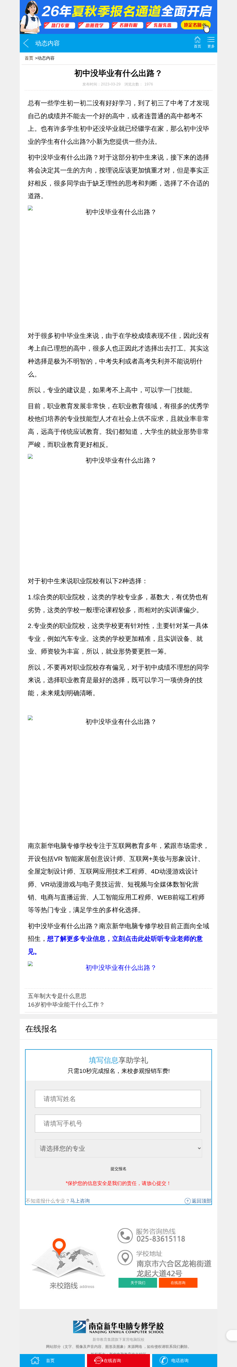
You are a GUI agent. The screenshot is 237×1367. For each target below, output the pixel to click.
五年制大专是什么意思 (57, 996)
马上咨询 (80, 1200)
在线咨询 (178, 1283)
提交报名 (118, 1168)
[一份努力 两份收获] (118, 17)
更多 (211, 46)
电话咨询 (180, 1360)
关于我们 (138, 1283)
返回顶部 (201, 1200)
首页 (197, 46)
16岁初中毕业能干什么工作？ (66, 1004)
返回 (26, 43)
